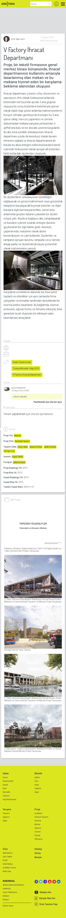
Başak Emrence (36, 447)
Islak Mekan (8, 864)
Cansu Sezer (23, 447)
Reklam (6, 896)
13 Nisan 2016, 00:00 (20, 391)
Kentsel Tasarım (41, 817)
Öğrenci (6, 817)
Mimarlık (6, 792)
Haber (6, 773)
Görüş (38, 853)
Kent (5, 788)
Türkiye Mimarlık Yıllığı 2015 (26, 368)
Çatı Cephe (7, 857)
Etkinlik (38, 773)
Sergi (37, 785)
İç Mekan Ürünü (9, 868)
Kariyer (38, 857)
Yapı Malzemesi (9, 799)
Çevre (5, 777)
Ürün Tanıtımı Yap (48, 904)
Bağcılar (17, 436)
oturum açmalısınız (42, 414)
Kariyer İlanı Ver (47, 898)
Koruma (38, 821)
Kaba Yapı (7, 871)
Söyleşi (38, 849)
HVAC (5, 860)
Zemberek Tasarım (22, 441)
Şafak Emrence (50, 447)
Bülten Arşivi (8, 906)
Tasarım (6, 796)
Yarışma (7, 809)
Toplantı (38, 788)
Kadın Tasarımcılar (22, 362)
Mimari (37, 824)
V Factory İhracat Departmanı (27, 375)
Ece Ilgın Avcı (9, 451)
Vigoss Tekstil (17, 457)
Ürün (5, 849)
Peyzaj (37, 835)
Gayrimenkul (8, 781)
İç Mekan (38, 813)
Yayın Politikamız (10, 892)
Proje (37, 809)
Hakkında (7, 889)
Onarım (38, 832)
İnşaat (5, 785)
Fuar (36, 781)
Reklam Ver (45, 892)
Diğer (37, 792)
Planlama (39, 839)
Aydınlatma (7, 853)
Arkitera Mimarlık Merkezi (13, 885)
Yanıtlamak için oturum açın (48, 402)
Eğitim (37, 777)
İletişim (6, 900)
